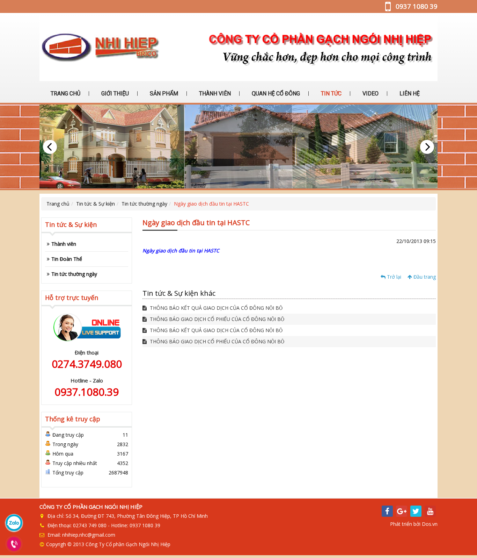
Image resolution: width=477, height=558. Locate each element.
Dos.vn (430, 524)
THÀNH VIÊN (214, 93)
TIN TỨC (331, 93)
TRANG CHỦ (64, 93)
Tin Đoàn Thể (66, 259)
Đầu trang (424, 276)
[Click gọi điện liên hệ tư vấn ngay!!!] (14, 544)
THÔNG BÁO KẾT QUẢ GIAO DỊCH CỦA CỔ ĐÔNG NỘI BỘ (215, 308)
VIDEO (370, 93)
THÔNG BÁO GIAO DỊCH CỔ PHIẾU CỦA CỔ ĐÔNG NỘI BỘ (216, 319)
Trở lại (393, 276)
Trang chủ (57, 203)
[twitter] (415, 511)
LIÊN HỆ (409, 93)
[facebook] (387, 511)
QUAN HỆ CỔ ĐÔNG (275, 93)
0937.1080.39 (86, 392)
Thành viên (63, 244)
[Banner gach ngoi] (238, 146)
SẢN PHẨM (163, 93)
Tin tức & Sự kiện (95, 203)
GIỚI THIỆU (114, 93)
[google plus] (401, 511)
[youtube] (430, 511)
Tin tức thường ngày (144, 203)
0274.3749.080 (87, 364)
